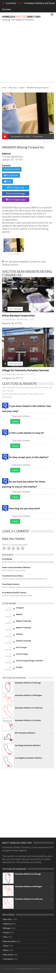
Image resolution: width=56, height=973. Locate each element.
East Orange (21, 647)
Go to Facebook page (16, 193)
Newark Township (23, 621)
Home (4, 87)
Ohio (5, 936)
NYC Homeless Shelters (25, 733)
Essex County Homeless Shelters (16, 567)
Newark (19, 614)
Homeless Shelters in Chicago (28, 682)
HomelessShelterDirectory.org (28, 968)
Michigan (7, 928)
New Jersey (13, 87)
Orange (19, 667)
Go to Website (12, 175)
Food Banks (7, 559)
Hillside (19, 634)
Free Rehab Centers (10, 584)
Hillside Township (23, 640)
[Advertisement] (28, 53)
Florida (6, 932)
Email (8, 181)
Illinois (6, 950)
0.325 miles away (15, 363)
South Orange (22, 654)
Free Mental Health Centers (14, 592)
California (7, 923)
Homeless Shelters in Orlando (28, 720)
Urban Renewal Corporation (18, 315)
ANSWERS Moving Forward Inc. (38, 87)
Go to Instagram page (16, 199)
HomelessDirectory (21, 16)
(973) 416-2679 (12, 169)
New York (7, 919)
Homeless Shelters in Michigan (28, 695)
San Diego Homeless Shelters (28, 745)
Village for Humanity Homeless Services (25, 370)
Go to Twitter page (16, 187)
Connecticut (8, 958)
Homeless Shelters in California (29, 708)
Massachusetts (9, 941)
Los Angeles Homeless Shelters (28, 758)
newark (22, 87)
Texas (5, 945)
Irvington (20, 607)
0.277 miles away (15, 308)
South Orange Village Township (29, 660)
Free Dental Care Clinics (12, 576)
